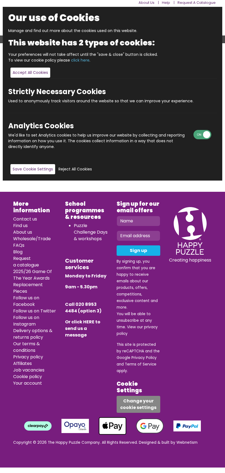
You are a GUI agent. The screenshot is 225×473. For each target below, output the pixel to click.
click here (80, 60)
